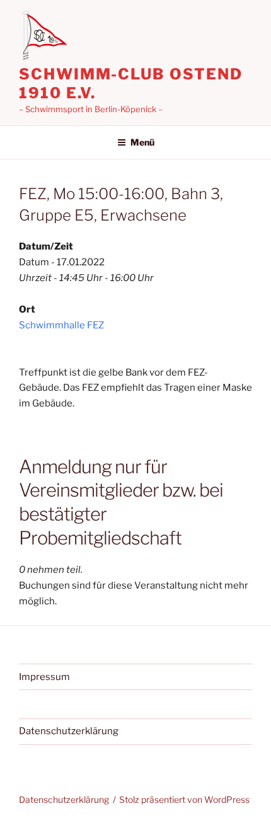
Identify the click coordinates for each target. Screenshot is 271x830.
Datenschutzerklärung (68, 731)
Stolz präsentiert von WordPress (184, 799)
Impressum (44, 677)
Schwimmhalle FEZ (61, 325)
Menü (142, 142)
